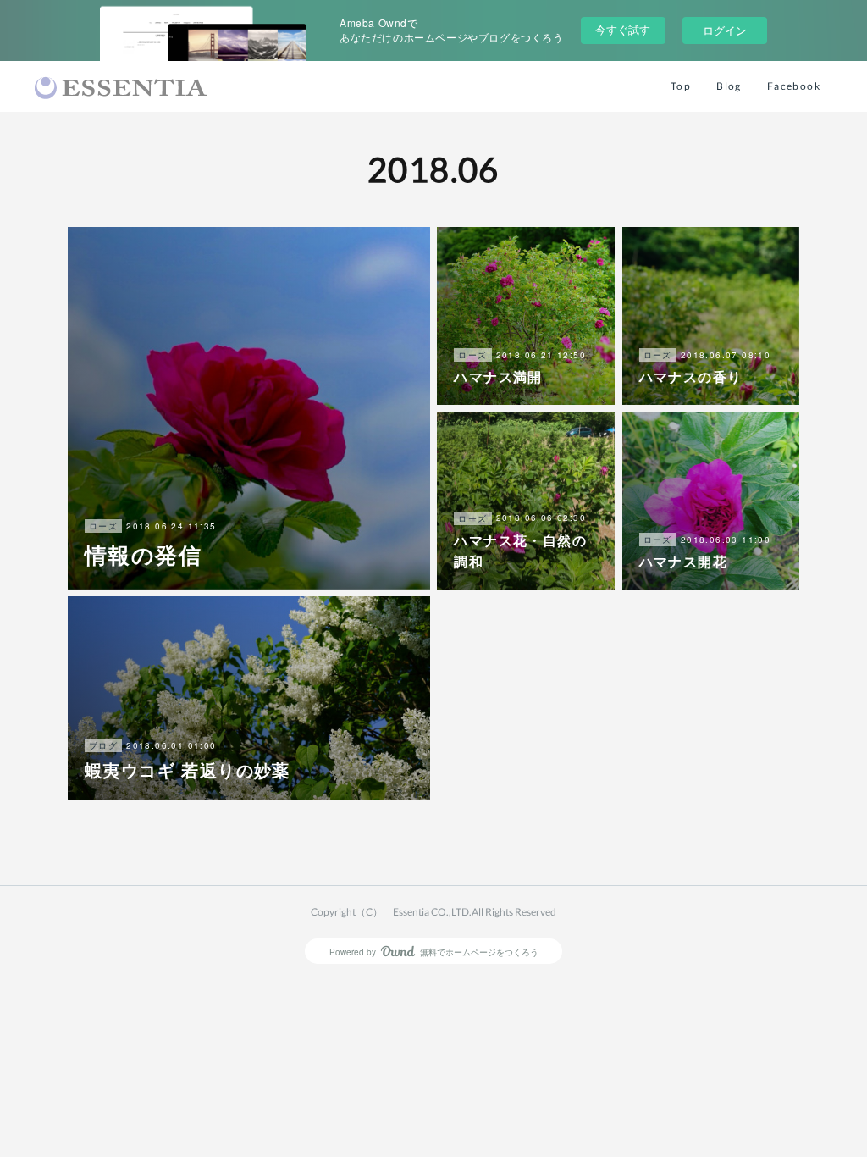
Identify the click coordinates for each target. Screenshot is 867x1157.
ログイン (725, 30)
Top (681, 86)
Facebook (793, 86)
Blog (729, 86)
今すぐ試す (622, 29)
